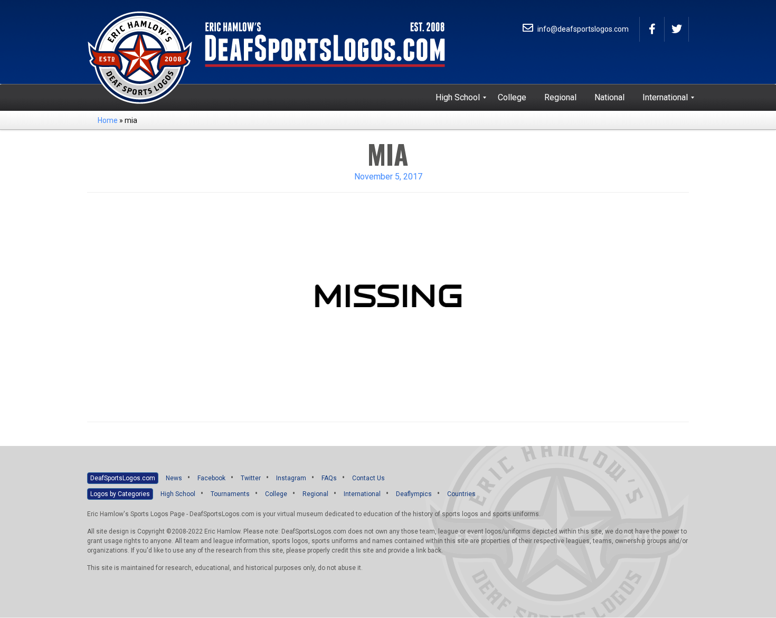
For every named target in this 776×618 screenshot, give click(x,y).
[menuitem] (458, 98)
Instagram (291, 478)
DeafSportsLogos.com (122, 478)
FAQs (329, 478)
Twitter (251, 478)
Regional (315, 494)
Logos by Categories (120, 494)
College (276, 494)
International (362, 494)
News (174, 478)
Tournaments (230, 494)
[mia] (388, 306)
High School (177, 494)
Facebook (211, 478)
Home (108, 120)
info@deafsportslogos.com (582, 29)
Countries (461, 494)
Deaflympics (414, 494)
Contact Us (368, 478)
